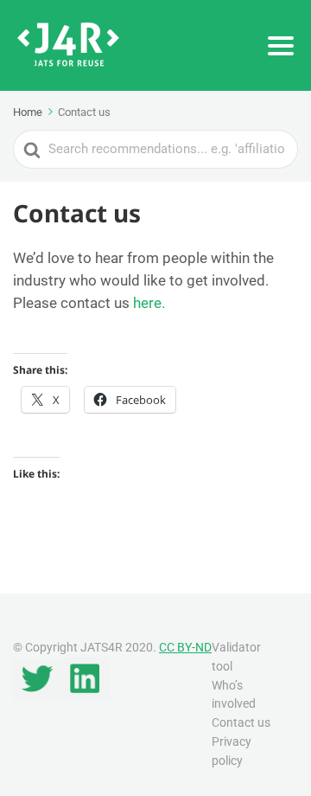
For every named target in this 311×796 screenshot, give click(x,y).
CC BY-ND (185, 647)
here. (149, 302)
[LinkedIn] (85, 696)
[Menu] (281, 45)
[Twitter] (37, 696)
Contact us (241, 722)
